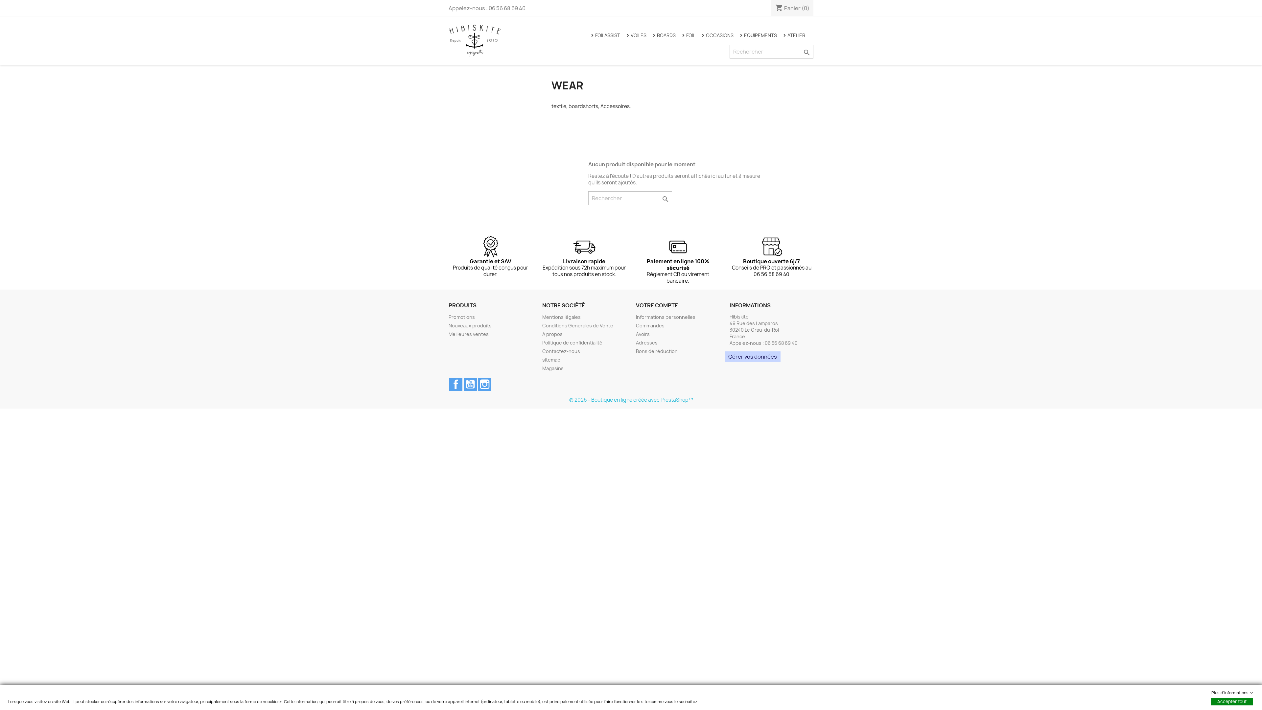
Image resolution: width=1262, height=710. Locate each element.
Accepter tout (1232, 701)
